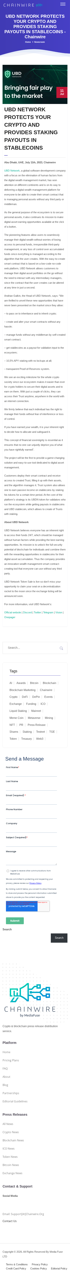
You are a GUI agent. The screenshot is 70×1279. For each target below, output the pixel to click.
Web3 (39, 738)
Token (13, 738)
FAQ (5, 1068)
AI (11, 683)
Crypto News (11, 1132)
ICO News (9, 1148)
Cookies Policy (38, 1268)
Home (28, 42)
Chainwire (46, 690)
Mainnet (36, 710)
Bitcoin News (11, 1165)
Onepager (9, 617)
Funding (31, 703)
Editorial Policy (59, 1268)
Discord (27, 612)
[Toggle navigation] (62, 4)
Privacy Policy (40, 1264)
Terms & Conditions (17, 1264)
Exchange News (12, 1173)
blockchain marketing (23, 690)
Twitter (37, 612)
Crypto (14, 696)
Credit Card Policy (16, 1268)
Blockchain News (13, 1140)
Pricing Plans (11, 1060)
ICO (43, 703)
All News (8, 1124)
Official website (12, 612)
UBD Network (12, 170)
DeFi (25, 696)
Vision (58, 612)
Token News (10, 1157)
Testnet (40, 731)
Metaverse (34, 717)
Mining (49, 717)
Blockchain (49, 683)
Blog (5, 1085)
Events (48, 696)
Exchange (16, 703)
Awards (21, 683)
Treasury (26, 738)
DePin (36, 696)
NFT (12, 724)
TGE (52, 731)
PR (21, 724)
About (6, 1077)
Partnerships (11, 1093)
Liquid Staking (18, 710)
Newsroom (39, 42)
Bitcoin (34, 683)
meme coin (16, 717)
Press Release (37, 724)
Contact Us (10, 1221)
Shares (14, 731)
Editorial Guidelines (15, 1101)
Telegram (48, 612)
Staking (27, 731)
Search (7, 929)
